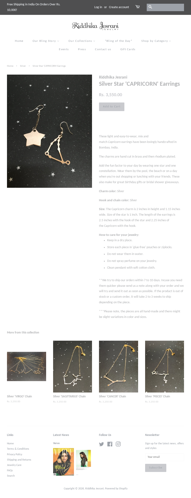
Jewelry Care (14, 465)
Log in (98, 7)
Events (64, 49)
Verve (56, 443)
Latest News (61, 435)
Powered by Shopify (116, 488)
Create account (119, 7)
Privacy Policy (14, 454)
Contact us (103, 49)
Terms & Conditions (18, 449)
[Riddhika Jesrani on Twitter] (101, 445)
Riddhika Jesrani (94, 488)
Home (19, 41)
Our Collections (80, 41)
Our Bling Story (45, 41)
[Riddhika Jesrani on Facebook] (110, 445)
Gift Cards (128, 49)
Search (11, 476)
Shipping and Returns (19, 459)
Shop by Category (155, 41)
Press (82, 49)
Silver (23, 66)
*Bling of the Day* (118, 41)
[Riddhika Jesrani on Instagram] (118, 445)
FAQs (10, 470)
